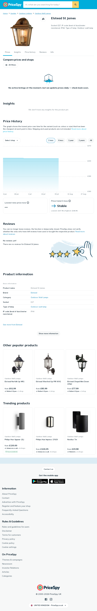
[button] (10, 65)
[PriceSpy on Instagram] (51, 599)
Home (5, 13)
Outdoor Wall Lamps (43, 13)
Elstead (34, 293)
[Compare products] (43, 19)
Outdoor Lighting (25, 13)
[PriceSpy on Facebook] (45, 599)
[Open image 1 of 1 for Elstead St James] (21, 32)
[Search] (75, 4)
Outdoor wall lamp (38, 307)
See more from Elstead (12, 324)
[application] (48, 170)
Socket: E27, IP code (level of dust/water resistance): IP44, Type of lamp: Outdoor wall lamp (72, 26)
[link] (18, 371)
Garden (13, 13)
